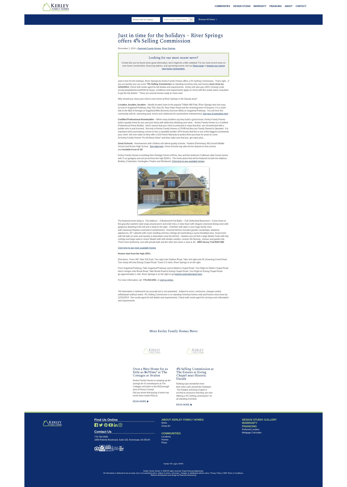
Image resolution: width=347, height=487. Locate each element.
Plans (164, 442)
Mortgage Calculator (251, 432)
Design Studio (241, 6)
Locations (166, 437)
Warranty (259, 6)
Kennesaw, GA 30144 (139, 440)
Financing (275, 6)
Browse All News (207, 19)
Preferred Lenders (250, 429)
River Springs (168, 48)
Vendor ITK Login (170, 464)
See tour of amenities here (215, 114)
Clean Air (165, 426)
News (164, 423)
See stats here (157, 146)
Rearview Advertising (188, 475)
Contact (301, 6)
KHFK (181, 464)
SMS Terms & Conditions (233, 473)
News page (198, 66)
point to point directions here (188, 274)
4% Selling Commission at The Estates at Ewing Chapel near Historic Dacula (195, 374)
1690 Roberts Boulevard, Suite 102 (111, 440)
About (289, 6)
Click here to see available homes (188, 161)
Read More (140, 401)
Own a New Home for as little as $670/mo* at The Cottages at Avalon (150, 372)
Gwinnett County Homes (149, 48)
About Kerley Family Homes (182, 419)
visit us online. (167, 280)
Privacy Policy (216, 473)
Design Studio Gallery (259, 419)
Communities (222, 6)
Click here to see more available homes (137, 248)
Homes (164, 439)
